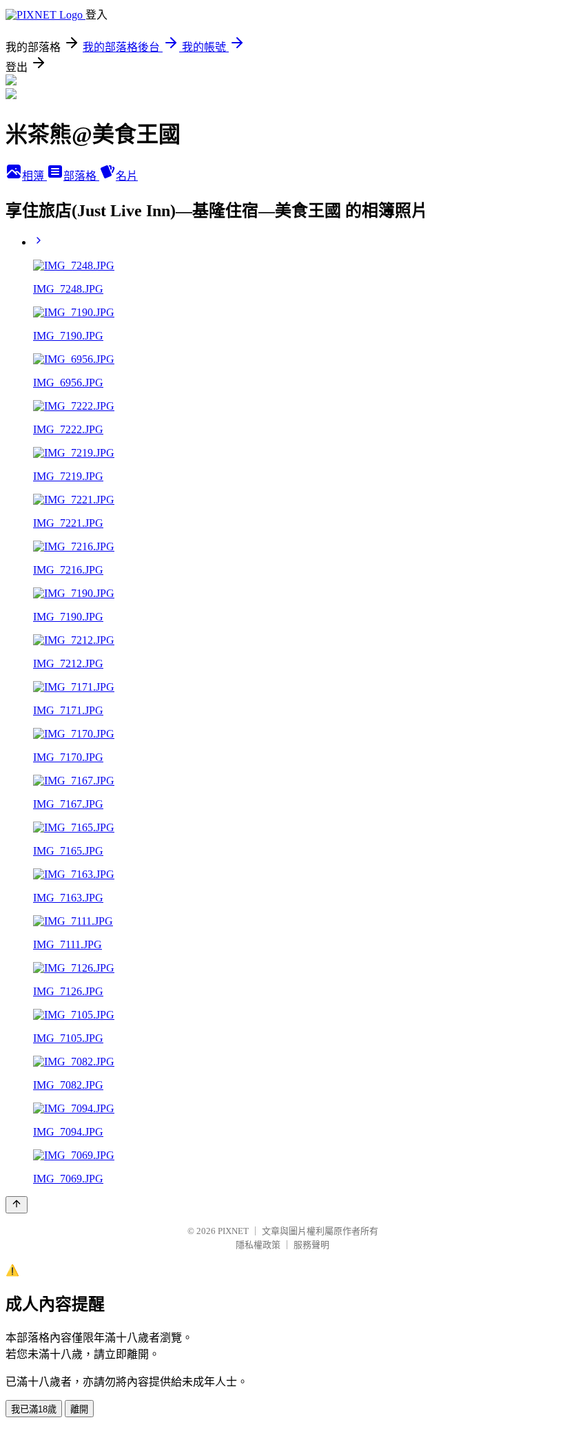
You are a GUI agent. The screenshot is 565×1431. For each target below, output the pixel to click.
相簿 (34, 176)
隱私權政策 (258, 1245)
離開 (79, 1409)
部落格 (81, 176)
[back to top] (17, 1204)
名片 (127, 176)
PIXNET (233, 1231)
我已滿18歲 (33, 1409)
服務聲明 (311, 1245)
